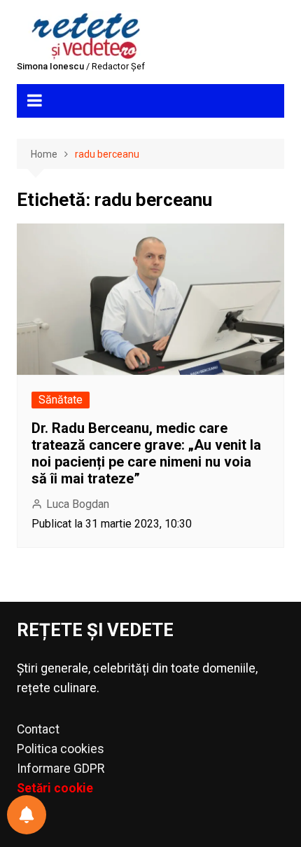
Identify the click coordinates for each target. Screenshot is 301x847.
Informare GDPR (60, 769)
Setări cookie (55, 788)
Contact (38, 729)
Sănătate (60, 399)
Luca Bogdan (77, 504)
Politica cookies (60, 749)
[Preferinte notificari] (26, 814)
